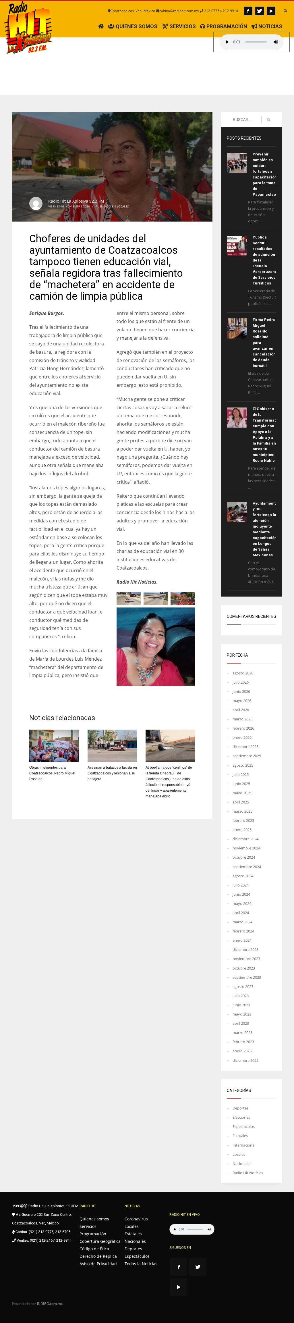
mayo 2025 (242, 792)
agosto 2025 (243, 765)
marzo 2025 (242, 811)
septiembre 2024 (247, 866)
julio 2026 (241, 682)
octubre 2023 (244, 968)
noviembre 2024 (246, 848)
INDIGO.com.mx (50, 1303)
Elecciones (241, 1117)
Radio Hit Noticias (248, 1172)
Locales (123, 206)
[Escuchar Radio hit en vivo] (191, 1229)
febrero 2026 (243, 728)
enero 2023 (242, 1050)
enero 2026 (242, 737)
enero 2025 (242, 829)
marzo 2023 (242, 1032)
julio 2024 (241, 885)
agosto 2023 (243, 986)
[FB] (248, 11)
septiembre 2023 (247, 977)
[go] (268, 120)
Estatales (240, 1135)
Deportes (240, 1108)
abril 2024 (241, 912)
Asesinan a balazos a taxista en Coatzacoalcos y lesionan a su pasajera (112, 773)
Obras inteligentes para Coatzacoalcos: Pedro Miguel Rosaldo (52, 773)
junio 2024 (241, 894)
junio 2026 (241, 691)
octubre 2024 (244, 857)
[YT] (271, 11)
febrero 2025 (243, 820)
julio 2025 (241, 774)
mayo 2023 (242, 1014)
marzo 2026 (242, 719)
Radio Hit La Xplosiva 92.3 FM (76, 201)
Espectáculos (244, 1126)
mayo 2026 (242, 700)
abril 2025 (241, 802)
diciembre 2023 (245, 949)
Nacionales (242, 1163)
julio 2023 (241, 995)
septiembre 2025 (247, 755)
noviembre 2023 (246, 958)
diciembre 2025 (245, 746)
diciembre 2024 (245, 838)
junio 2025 (241, 783)
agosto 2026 (243, 673)
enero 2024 (242, 940)
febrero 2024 (243, 931)
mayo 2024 (242, 903)
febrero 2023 (243, 1041)
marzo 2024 (242, 921)
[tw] (259, 11)
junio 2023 (241, 1004)
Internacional (244, 1145)
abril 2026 (241, 709)
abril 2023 (241, 1023)
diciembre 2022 (245, 1060)
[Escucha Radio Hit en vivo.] (251, 42)
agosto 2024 (243, 875)
